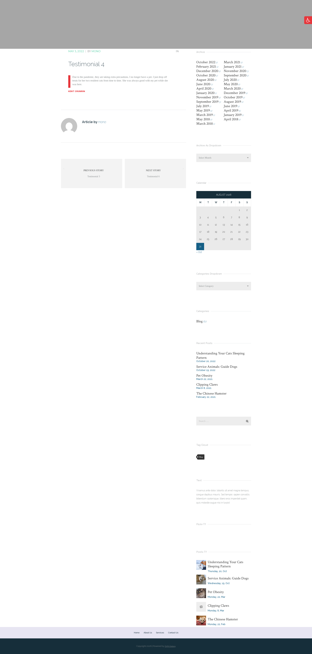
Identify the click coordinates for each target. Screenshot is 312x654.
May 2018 (203, 119)
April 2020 (203, 88)
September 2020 (235, 75)
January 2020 (205, 93)
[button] (308, 20)
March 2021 (232, 62)
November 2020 (235, 71)
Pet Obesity (204, 375)
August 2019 (232, 101)
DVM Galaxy (170, 646)
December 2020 (207, 71)
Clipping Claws (207, 384)
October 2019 (233, 97)
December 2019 (234, 93)
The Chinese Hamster (211, 393)
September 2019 (207, 101)
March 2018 (204, 123)
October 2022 (205, 62)
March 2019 (204, 114)
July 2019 (202, 106)
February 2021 (206, 66)
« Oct (199, 252)
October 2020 (205, 75)
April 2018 (231, 119)
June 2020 (203, 84)
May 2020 (231, 84)
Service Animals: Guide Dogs (216, 366)
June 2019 (230, 106)
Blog (199, 321)
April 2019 (231, 110)
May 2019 (203, 110)
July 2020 (230, 79)
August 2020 (205, 79)
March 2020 (232, 88)
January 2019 (232, 114)
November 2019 (207, 97)
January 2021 (232, 66)
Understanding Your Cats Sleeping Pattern (220, 355)
